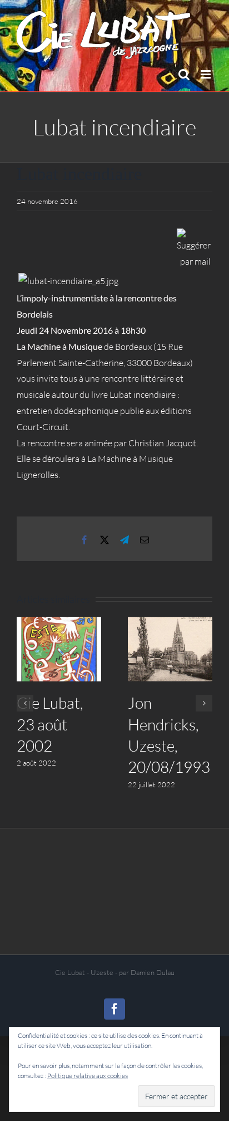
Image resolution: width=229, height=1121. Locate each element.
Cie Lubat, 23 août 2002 (50, 723)
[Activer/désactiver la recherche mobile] (184, 74)
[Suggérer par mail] (194, 236)
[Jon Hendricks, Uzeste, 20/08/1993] (170, 649)
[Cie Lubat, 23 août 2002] (59, 649)
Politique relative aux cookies (87, 1075)
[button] (25, 703)
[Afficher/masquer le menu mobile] (206, 74)
